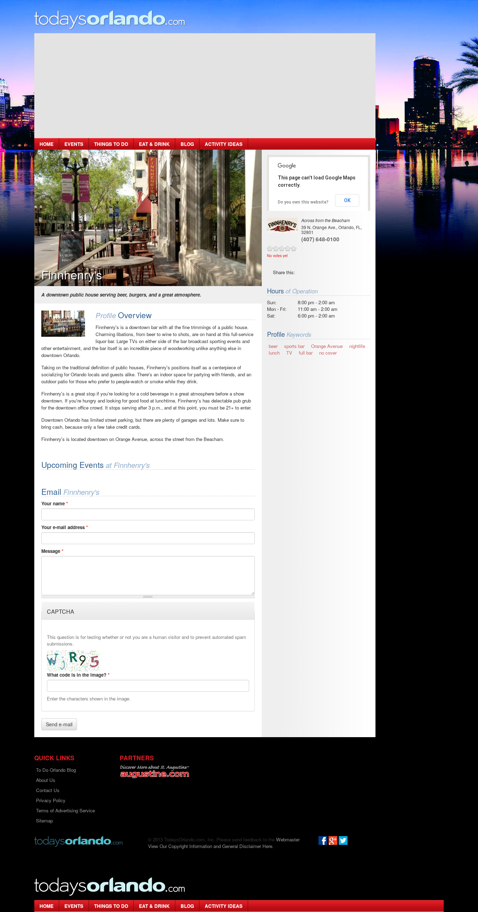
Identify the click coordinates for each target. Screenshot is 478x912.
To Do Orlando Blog (56, 770)
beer (273, 346)
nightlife (357, 346)
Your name (54, 503)
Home (47, 144)
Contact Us (47, 790)
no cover (328, 352)
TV (289, 352)
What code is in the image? (78, 674)
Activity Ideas (223, 144)
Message (52, 551)
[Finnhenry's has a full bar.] (63, 324)
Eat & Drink (154, 144)
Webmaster (287, 839)
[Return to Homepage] (78, 841)
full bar (305, 352)
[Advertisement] (204, 86)
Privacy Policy (50, 800)
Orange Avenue (327, 346)
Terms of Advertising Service (65, 810)
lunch (274, 352)
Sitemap (44, 820)
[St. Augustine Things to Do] (154, 771)
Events (73, 144)
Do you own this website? (303, 202)
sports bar (294, 346)
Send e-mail (59, 724)
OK (347, 200)
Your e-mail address (64, 527)
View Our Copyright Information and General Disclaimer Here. (211, 846)
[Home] (109, 19)
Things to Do (111, 144)
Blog (187, 144)
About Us (45, 780)
